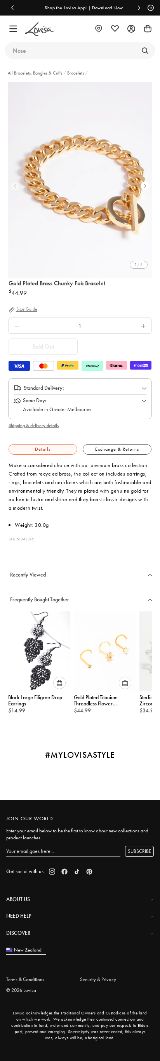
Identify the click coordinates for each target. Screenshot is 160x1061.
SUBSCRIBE (139, 851)
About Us (18, 899)
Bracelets (75, 73)
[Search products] (145, 50)
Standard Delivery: (44, 388)
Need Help (18, 915)
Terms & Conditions (25, 979)
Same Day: (35, 400)
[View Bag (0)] (147, 28)
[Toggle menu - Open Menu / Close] (13, 28)
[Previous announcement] (12, 8)
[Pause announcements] (149, 8)
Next (145, 186)
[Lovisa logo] (39, 29)
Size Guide (26, 309)
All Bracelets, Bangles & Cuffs (35, 73)
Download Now (105, 8)
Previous (15, 186)
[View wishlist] (115, 28)
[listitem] (80, 180)
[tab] (43, 449)
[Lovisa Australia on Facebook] (64, 871)
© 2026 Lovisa (21, 990)
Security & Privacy (98, 979)
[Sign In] (131, 28)
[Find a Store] (98, 28)
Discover (18, 932)
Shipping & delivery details (34, 425)
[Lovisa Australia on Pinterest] (89, 871)
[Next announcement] (139, 8)
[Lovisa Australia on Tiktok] (77, 871)
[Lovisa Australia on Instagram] (52, 871)
